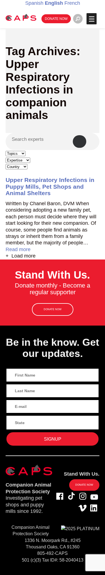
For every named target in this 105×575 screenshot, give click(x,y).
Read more (18, 249)
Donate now (56, 18)
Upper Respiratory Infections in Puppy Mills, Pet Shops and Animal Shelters (50, 186)
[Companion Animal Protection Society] (21, 17)
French (72, 3)
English (54, 3)
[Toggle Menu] (91, 18)
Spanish (34, 3)
